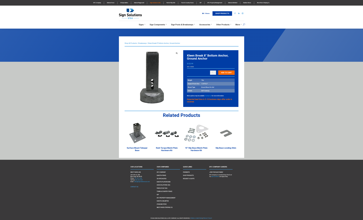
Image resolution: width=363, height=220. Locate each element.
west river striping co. (165, 207)
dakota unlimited (163, 201)
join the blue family (216, 172)
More (237, 25)
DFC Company (97, 2)
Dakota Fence (110, 2)
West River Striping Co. (263, 2)
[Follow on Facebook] (235, 13)
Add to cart (226, 73)
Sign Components (157, 25)
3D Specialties (124, 2)
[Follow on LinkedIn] (238, 13)
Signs (141, 25)
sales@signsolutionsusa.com (142, 181)
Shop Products (222, 13)
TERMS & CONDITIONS (196, 218)
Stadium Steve (247, 2)
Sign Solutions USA (155, 2)
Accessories (204, 25)
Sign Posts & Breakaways (182, 25)
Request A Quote (188, 178)
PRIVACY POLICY (207, 218)
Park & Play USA (170, 2)
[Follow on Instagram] (242, 13)
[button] (176, 53)
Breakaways (142, 43)
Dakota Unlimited (232, 2)
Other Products (223, 25)
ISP (200, 2)
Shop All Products (131, 43)
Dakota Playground (139, 2)
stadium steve (162, 204)
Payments (186, 172)
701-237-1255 (138, 178)
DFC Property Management (214, 2)
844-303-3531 (139, 180)
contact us (134, 187)
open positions (215, 176)
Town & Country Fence (187, 2)
